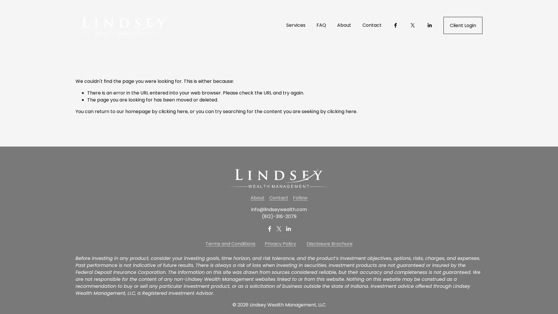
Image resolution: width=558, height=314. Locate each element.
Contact (372, 25)
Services (295, 25)
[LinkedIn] (429, 25)
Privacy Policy (280, 243)
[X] (413, 25)
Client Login (463, 25)
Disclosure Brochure (330, 243)
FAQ (321, 25)
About (344, 25)
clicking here (173, 111)
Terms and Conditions (230, 243)
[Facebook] (395, 25)
